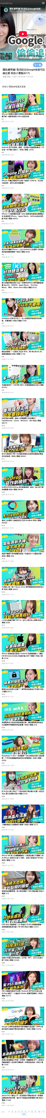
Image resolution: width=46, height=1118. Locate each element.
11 (43, 1111)
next (23, 1114)
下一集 (37, 65)
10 (39, 1111)
